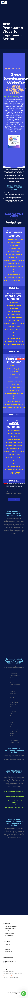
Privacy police (8, 951)
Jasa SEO (7, 931)
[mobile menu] (26, 2)
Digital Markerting (9, 933)
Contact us (7, 947)
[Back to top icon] (14, 989)
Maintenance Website (10, 928)
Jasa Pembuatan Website (11, 926)
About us (7, 944)
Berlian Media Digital (16, 992)
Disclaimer (7, 949)
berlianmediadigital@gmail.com (11, 975)
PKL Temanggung (9, 935)
